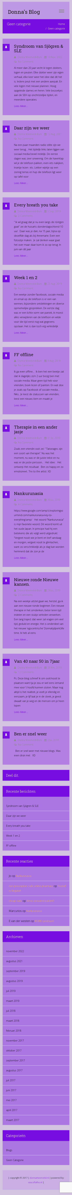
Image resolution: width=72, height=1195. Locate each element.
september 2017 (15, 1060)
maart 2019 (12, 1000)
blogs (9, 1150)
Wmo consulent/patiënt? (41, 900)
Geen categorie (15, 1160)
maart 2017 (12, 1120)
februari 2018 (13, 1030)
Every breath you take (36, 205)
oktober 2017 (13, 1050)
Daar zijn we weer (31, 128)
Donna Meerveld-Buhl (29, 57)
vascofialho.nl (35, 1182)
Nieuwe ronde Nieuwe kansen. (36, 582)
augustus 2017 (14, 1070)
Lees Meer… (21, 106)
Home (61, 24)
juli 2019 (10, 991)
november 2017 (15, 1040)
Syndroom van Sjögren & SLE (38, 48)
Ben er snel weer (30, 734)
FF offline (23, 354)
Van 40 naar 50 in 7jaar (37, 661)
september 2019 (15, 971)
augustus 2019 (14, 981)
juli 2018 (10, 1010)
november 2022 (15, 951)
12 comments (26, 672)
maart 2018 (12, 1020)
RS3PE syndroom (44, 921)
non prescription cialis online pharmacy (31, 886)
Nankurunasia (28, 493)
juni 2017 (11, 1090)
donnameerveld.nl (39, 1177)
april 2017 (11, 1110)
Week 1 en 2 (25, 277)
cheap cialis (15, 900)
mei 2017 (11, 1100)
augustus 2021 (14, 961)
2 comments (25, 215)
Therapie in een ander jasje (35, 429)
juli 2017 (10, 1080)
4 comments (25, 504)
